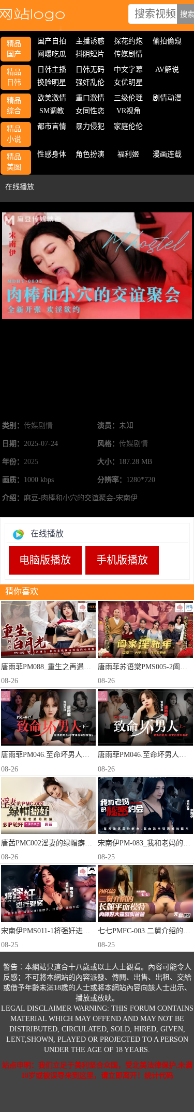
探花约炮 (128, 41)
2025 (31, 462)
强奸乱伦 (90, 82)
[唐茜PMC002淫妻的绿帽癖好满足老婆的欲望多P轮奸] (48, 805)
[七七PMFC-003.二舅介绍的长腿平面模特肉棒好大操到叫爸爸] (145, 893)
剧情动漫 (167, 98)
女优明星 (128, 82)
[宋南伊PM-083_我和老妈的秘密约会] (145, 805)
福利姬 (128, 154)
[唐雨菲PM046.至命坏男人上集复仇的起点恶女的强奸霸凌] (145, 717)
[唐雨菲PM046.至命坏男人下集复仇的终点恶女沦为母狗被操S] (48, 717)
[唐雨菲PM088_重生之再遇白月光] (48, 629)
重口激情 (90, 98)
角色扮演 (90, 154)
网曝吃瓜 (51, 54)
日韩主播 (51, 69)
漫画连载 (167, 154)
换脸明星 (51, 82)
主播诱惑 (90, 41)
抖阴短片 (90, 54)
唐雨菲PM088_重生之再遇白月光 (53, 667)
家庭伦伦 (128, 126)
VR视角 (128, 111)
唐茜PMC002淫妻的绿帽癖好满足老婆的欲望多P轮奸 (85, 843)
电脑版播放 (45, 560)
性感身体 (51, 154)
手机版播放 (122, 560)
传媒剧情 (128, 54)
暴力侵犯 (90, 126)
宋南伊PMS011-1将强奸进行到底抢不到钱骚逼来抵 (81, 931)
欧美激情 (51, 98)
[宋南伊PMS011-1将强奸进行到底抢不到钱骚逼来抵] (48, 893)
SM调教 (51, 111)
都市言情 (51, 126)
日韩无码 (90, 69)
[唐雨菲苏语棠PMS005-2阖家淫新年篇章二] (145, 629)
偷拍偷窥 (167, 41)
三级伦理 (128, 98)
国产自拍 (51, 41)
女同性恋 (90, 111)
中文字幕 (128, 69)
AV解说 (167, 69)
